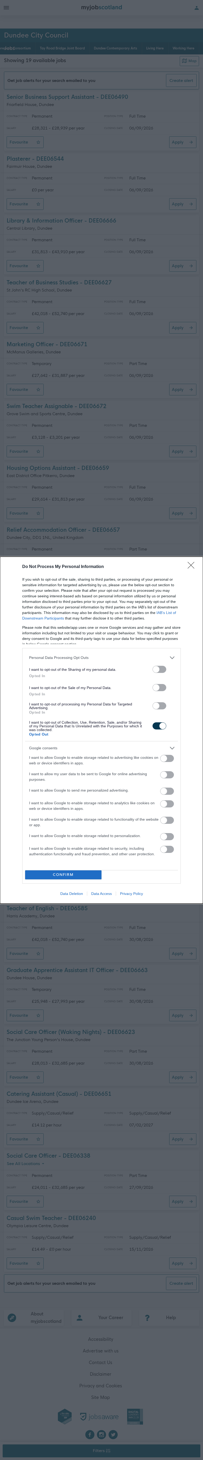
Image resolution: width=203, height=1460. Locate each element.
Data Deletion (71, 893)
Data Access (101, 893)
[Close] (193, 567)
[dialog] (101, 730)
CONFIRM (63, 874)
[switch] (159, 669)
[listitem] (101, 657)
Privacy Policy (131, 893)
